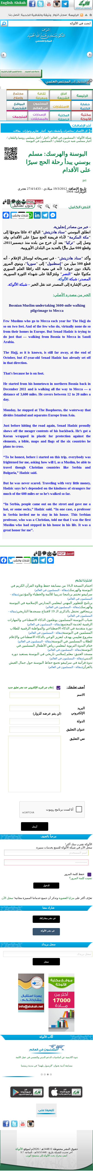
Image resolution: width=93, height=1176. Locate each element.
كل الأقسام (82, 130)
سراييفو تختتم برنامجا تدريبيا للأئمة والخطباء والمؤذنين (55, 594)
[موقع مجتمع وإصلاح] (17, 95)
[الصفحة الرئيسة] (90, 16)
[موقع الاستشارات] (60, 106)
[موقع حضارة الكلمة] (82, 106)
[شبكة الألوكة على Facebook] (32, 3)
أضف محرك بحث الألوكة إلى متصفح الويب (46, 1155)
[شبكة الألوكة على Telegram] (65, 3)
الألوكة (19, 1149)
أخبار (43, 130)
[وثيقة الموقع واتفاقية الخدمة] (36, 16)
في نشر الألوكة (48, 931)
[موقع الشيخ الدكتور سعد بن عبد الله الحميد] (46, 37)
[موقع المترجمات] (17, 116)
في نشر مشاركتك (47, 918)
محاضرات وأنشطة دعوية (60, 130)
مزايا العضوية (66, 898)
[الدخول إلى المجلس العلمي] (65, 82)
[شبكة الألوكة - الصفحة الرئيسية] (73, 16)
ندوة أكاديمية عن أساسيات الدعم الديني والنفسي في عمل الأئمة (47, 1057)
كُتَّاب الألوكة (46, 1036)
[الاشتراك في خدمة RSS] (81, 16)
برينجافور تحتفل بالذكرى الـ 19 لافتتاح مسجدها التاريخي (54, 611)
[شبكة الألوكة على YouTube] (48, 3)
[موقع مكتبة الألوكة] (82, 116)
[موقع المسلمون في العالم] (39, 106)
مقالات (17, 130)
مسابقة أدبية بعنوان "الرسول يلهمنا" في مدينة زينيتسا (46, 1066)
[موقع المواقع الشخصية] (17, 106)
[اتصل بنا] (14, 16)
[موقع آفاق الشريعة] (60, 95)
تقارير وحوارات (30, 130)
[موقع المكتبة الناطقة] (60, 116)
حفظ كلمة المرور (74, 874)
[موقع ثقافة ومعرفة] (39, 95)
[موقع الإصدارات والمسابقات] (39, 116)
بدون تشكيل (22, 205)
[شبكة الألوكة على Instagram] (56, 3)
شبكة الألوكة (84, 137)
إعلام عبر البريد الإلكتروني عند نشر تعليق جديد (31, 687)
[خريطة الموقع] (86, 16)
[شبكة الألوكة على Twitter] (40, 3)
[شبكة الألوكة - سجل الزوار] (60, 16)
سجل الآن (7, 898)
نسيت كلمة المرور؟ (80, 878)
